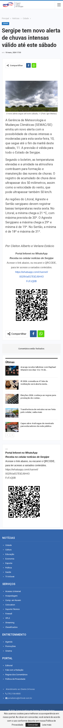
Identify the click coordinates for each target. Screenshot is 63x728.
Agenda (8, 642)
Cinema (8, 651)
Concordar (33, 725)
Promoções (10, 646)
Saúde (8, 572)
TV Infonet (9, 576)
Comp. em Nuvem (13, 600)
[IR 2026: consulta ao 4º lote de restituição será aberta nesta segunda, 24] (12, 385)
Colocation (10, 605)
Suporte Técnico (12, 609)
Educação (9, 554)
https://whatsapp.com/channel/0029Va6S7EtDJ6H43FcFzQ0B (31, 277)
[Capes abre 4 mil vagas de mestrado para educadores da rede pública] (12, 427)
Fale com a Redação (14, 670)
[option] (31, 399)
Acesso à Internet (13, 591)
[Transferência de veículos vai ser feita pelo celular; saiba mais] (12, 413)
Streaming (9, 622)
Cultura (8, 549)
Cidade (5, 23)
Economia (9, 559)
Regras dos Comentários (16, 674)
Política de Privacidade (15, 679)
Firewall (8, 613)
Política (8, 567)
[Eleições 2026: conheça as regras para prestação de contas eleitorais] (12, 399)
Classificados (11, 627)
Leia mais (46, 725)
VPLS (7, 618)
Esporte (8, 563)
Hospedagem (11, 596)
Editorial (9, 665)
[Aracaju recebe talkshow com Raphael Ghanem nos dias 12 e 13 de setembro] (12, 371)
